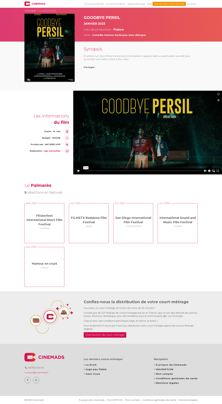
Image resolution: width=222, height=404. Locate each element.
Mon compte (164, 373)
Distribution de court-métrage (105, 334)
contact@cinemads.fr (36, 372)
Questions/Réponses (136, 4)
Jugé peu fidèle (96, 369)
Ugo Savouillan (52, 151)
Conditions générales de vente (177, 378)
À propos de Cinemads (94, 4)
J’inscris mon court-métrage (169, 4)
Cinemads (30, 10)
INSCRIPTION (164, 369)
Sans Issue (93, 373)
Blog (149, 4)
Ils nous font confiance (115, 4)
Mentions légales (167, 382)
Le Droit (91, 364)
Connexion (191, 4)
